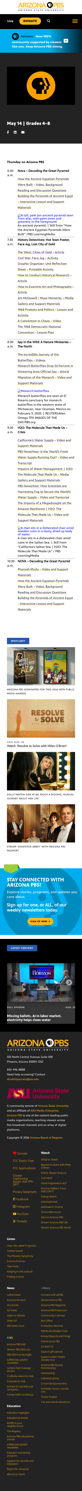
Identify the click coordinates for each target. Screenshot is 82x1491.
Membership (48, 1373)
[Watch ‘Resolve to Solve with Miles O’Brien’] (41, 701)
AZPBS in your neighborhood (15, 1425)
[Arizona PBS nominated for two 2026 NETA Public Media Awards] (41, 649)
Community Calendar (53, 1315)
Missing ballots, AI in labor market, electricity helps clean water (34, 1018)
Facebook (21, 1199)
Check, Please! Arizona (53, 1173)
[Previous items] (13, 982)
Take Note (13, 1266)
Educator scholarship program (18, 1454)
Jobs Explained (49, 1201)
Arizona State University (53, 1106)
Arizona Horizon (16, 1300)
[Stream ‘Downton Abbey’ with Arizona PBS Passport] (41, 806)
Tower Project (49, 1397)
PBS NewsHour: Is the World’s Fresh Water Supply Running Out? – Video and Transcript (46, 457)
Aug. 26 (15, 742)
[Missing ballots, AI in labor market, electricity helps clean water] (41, 965)
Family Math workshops (20, 1394)
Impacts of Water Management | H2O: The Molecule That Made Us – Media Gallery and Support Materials (45, 474)
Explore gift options (52, 1351)
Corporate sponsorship (54, 1383)
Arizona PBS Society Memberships (52, 1367)
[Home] (41, 6)
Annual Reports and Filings (55, 1336)
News (11, 1288)
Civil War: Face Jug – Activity (38, 258)
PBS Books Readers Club (54, 1331)
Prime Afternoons (51, 1212)
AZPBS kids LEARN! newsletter (17, 1361)
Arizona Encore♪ (16, 1261)
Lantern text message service (19, 1370)
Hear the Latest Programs (21, 1245)
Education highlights (18, 1412)
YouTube (22, 1214)
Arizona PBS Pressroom (54, 1310)
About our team (16, 1474)
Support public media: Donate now (53, 1358)
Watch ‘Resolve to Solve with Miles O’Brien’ (37, 746)
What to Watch (49, 1159)
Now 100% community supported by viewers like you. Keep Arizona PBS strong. (37, 41)
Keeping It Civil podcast (19, 1271)
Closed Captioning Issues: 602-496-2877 (23, 1180)
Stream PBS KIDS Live (18, 1349)
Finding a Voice (15, 1276)
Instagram (23, 1206)
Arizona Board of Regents (46, 1137)
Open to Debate (16, 1315)
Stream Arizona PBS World (56, 1227)
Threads (21, 1221)
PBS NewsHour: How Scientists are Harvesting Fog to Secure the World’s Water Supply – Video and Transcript (44, 491)
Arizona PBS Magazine (53, 1305)
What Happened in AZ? (54, 1183)
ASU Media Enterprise (44, 1110)
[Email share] (24, 132)
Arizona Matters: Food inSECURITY (53, 1190)
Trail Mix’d (46, 1178)
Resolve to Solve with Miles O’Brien (56, 1166)
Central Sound (15, 1251)
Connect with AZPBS (52, 1294)
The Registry (13, 1431)
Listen (11, 1239)
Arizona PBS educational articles (20, 1438)
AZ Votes (12, 1310)
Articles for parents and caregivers (20, 1388)
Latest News (13, 1294)
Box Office (47, 1320)
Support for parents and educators (20, 1462)
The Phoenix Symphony (20, 1256)
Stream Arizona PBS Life (54, 1222)
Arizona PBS (14, 1115)
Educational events (17, 1418)
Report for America (18, 1469)
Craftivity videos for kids (20, 1376)
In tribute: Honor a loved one (54, 1390)
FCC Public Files (23, 1161)
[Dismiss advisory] (66, 41)
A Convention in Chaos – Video (39, 321)
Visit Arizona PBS (50, 1341)
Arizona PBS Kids (16, 1344)
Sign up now (39, 921)
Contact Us (47, 1346)
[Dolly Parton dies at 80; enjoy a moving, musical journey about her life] (41, 754)
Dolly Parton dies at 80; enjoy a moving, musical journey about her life (40, 796)
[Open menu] (75, 21)
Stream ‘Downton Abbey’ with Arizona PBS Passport (36, 848)
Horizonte (13, 1305)
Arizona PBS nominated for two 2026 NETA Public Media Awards (40, 691)
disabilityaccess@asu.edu (23, 1079)
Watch (45, 1153)
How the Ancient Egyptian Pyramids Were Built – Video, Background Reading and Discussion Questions (43, 184)
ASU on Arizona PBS (52, 1217)
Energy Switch (49, 1196)
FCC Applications (24, 1168)
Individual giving (50, 1378)
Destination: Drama (52, 1207)
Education (14, 1406)
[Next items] (69, 982)
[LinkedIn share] (17, 132)
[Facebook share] (10, 132)
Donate (22, 1153)
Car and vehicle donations (55, 1402)
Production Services (52, 1326)
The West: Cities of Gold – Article (41, 252)
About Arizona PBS (51, 1300)
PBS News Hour (15, 1326)
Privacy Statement (24, 1192)
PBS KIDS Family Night (19, 1354)
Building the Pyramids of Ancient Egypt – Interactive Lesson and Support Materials (45, 201)
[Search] (48, 21)
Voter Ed (12, 1320)
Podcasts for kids (16, 1381)
